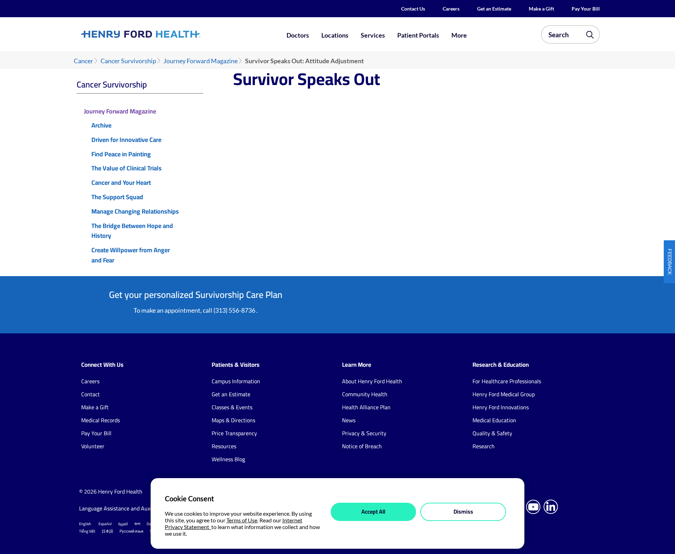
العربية (123, 523)
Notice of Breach (362, 446)
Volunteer (92, 446)
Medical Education (494, 420)
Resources (224, 446)
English (85, 523)
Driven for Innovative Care (126, 140)
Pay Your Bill (586, 9)
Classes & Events (232, 407)
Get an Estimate (494, 9)
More (459, 35)
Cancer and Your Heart (121, 183)
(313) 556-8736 (234, 310)
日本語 (107, 531)
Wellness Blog (228, 459)
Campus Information (236, 381)
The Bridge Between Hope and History (132, 231)
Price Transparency (234, 433)
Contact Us (413, 9)
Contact (90, 394)
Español (105, 523)
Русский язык (131, 531)
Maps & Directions (233, 420)
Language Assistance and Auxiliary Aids (126, 508)
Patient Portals (418, 35)
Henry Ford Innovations (500, 407)
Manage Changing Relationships (135, 212)
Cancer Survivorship (128, 61)
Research (483, 446)
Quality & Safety (492, 433)
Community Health (364, 394)
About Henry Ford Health (372, 381)
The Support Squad (117, 197)
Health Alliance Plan (366, 407)
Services (373, 35)
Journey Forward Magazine (200, 61)
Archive (101, 125)
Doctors (298, 35)
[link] (166, 34)
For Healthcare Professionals (506, 381)
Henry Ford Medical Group (503, 394)
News (348, 420)
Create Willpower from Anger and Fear (130, 255)
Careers (451, 9)
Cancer (83, 61)
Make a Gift (541, 9)
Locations (334, 35)
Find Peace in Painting (121, 154)
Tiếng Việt (87, 531)
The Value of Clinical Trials (126, 168)
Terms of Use (241, 520)
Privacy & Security (364, 433)
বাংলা (137, 523)
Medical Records (100, 420)
